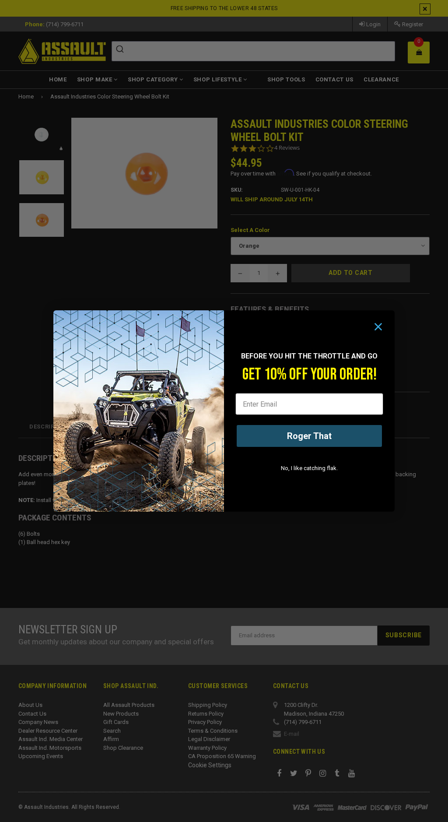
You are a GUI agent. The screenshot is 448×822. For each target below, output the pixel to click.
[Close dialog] (378, 326)
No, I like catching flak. (309, 468)
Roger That (309, 436)
